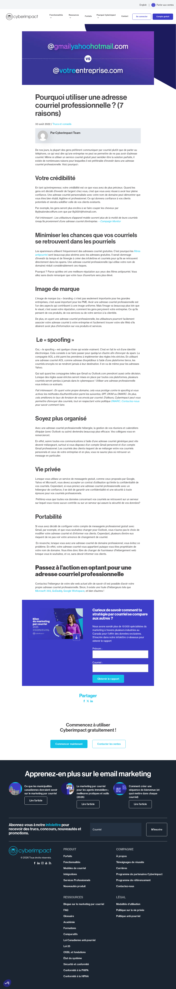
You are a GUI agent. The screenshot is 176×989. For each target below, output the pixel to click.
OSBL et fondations (74, 952)
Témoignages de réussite (130, 862)
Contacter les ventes (109, 744)
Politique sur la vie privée (130, 910)
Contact (124, 16)
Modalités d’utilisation (128, 904)
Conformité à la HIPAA (76, 976)
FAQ (65, 910)
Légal (121, 897)
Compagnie (125, 849)
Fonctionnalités (56, 15)
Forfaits (88, 16)
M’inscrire (156, 829)
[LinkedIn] (91, 701)
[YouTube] (46, 863)
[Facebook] (84, 701)
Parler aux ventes (165, 5)
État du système (72, 958)
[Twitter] (88, 701)
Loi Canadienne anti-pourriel (79, 940)
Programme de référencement (133, 880)
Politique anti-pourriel (128, 916)
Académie (69, 922)
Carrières (121, 868)
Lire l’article (35, 800)
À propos (121, 856)
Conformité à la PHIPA (76, 970)
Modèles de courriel (74, 868)
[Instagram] (42, 863)
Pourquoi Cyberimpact (106, 15)
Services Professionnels (76, 880)
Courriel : (97, 662)
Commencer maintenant (68, 744)
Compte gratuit (162, 16)
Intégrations (70, 874)
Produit (69, 849)
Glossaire (68, 916)
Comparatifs (70, 934)
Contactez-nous (125, 886)
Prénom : (97, 648)
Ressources (74, 15)
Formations (69, 928)
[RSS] (50, 863)
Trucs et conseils (62, 124)
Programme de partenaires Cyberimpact (139, 874)
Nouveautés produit (74, 886)
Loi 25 (66, 946)
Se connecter (141, 16)
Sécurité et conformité (76, 964)
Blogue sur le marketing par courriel (83, 904)
